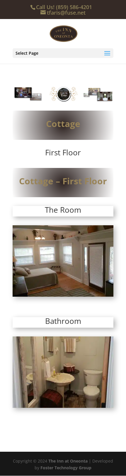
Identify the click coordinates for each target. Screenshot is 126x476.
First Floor (63, 152)
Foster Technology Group (65, 467)
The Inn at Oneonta (68, 461)
